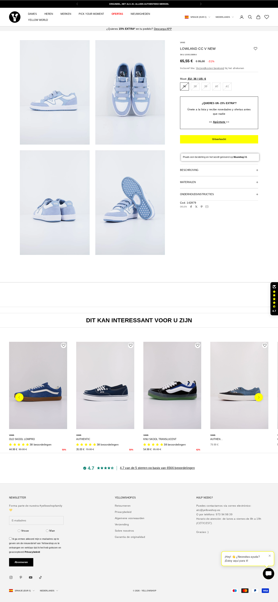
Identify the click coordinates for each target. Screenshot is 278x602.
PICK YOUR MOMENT (91, 13)
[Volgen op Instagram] (11, 577)
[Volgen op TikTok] (40, 577)
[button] (274, 298)
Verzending (122, 524)
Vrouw (25, 530)
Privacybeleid (32, 552)
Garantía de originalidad (130, 536)
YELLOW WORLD (38, 20)
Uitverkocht (219, 139)
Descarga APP (163, 28)
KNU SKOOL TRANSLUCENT (159, 439)
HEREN (48, 13)
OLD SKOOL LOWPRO (22, 439)
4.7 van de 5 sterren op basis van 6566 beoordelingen (157, 468)
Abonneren (21, 562)
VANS (182, 42)
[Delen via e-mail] (206, 206)
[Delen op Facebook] (191, 206)
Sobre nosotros (124, 530)
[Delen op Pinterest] (201, 206)
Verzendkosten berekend (210, 68)
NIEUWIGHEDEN (140, 13)
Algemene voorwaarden (129, 518)
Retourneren (122, 505)
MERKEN (66, 13)
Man (52, 530)
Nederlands (223, 17)
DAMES (32, 13)
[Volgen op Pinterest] (21, 577)
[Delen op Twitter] (196, 206)
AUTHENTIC (83, 439)
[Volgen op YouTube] (31, 577)
